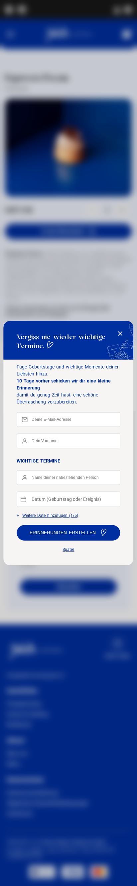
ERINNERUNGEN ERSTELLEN (63, 532)
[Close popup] (120, 334)
